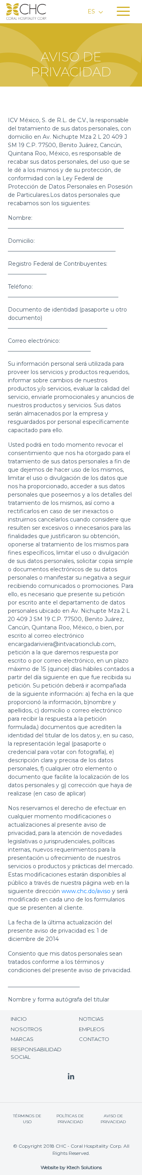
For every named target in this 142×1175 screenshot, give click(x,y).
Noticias (91, 1019)
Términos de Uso (27, 1118)
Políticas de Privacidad (70, 1118)
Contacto (94, 1039)
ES (92, 11)
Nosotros (26, 1029)
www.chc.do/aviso (86, 891)
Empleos (92, 1029)
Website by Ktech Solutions (71, 1167)
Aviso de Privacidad (113, 1118)
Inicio (19, 1019)
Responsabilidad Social (36, 1053)
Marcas (22, 1039)
